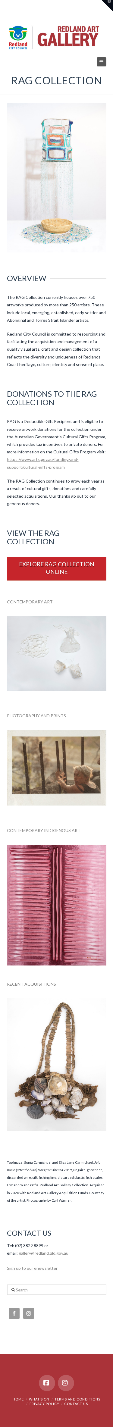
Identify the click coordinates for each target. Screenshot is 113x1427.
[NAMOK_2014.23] (56, 905)
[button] (101, 61)
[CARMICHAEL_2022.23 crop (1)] (56, 1064)
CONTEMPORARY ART (30, 601)
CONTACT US (76, 1404)
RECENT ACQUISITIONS (31, 984)
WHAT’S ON (39, 1399)
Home (18, 1399)
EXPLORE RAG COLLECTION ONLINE (56, 568)
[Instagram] (66, 1383)
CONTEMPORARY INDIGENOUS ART (43, 830)
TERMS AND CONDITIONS (77, 1399)
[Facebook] (47, 1383)
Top (106, 1418)
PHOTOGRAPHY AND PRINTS (36, 715)
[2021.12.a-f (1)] (56, 653)
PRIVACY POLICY (44, 1404)
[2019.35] (56, 768)
